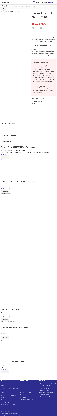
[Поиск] (28, 2)
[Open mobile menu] (55, 2)
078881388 (6, 2)
